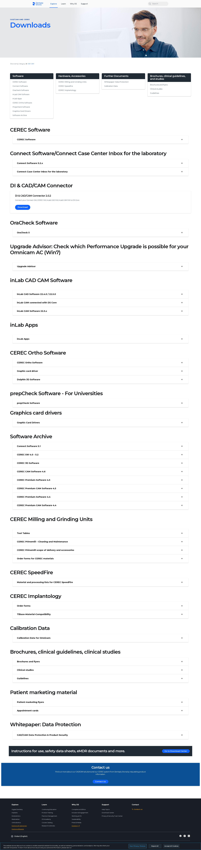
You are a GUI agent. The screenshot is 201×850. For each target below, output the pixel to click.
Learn (63, 4)
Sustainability (76, 819)
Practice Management (49, 816)
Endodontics (16, 816)
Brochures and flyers (159, 85)
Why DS (73, 4)
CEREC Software (19, 82)
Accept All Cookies (171, 846)
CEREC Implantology (67, 90)
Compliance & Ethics (79, 809)
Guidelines (154, 93)
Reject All (154, 846)
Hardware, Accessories (71, 76)
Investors (75, 826)
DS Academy (46, 819)
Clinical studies (156, 89)
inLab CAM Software (21, 94)
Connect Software (20, 86)
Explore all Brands (18, 829)
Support (84, 4)
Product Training (47, 812)
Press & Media (76, 822)
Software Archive (20, 115)
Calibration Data (111, 86)
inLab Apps (17, 99)
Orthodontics (16, 822)
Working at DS (77, 816)
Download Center (108, 812)
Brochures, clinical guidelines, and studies (167, 77)
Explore (53, 4)
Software (18, 76)
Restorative (15, 819)
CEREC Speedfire (65, 86)
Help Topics (106, 809)
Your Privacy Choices (138, 846)
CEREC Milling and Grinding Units (72, 82)
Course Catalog (47, 822)
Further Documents (116, 76)
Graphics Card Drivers (21, 111)
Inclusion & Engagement (80, 812)
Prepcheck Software (21, 107)
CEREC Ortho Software (22, 103)
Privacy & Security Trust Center (112, 816)
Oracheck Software (21, 90)
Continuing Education (49, 809)
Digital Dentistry (17, 809)
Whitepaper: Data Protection (116, 82)
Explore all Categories (19, 826)
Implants (14, 812)
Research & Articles (48, 826)
